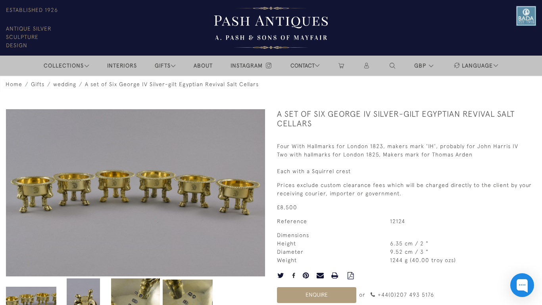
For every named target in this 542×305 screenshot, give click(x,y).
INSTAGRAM (248, 65)
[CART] (341, 66)
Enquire (317, 294)
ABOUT (203, 65)
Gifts (37, 84)
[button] (393, 66)
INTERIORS (122, 65)
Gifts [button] (163, 65)
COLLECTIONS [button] (64, 65)
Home (14, 84)
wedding (64, 84)
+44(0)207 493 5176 (405, 294)
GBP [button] (421, 65)
